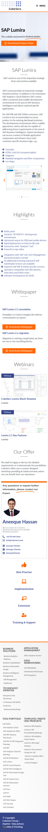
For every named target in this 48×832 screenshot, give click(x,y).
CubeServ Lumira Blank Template (18, 399)
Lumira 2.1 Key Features (14, 435)
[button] (4, 180)
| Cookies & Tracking (12, 827)
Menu (43, 5)
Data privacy (18, 824)
